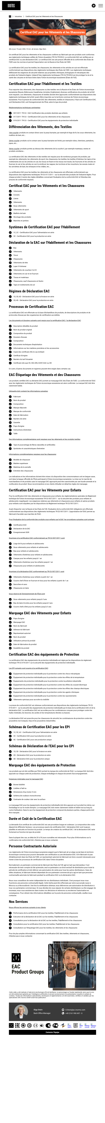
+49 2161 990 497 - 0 (73, 1013)
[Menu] (100, 5)
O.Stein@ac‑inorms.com (75, 1010)
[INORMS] (11, 5)
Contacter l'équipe (52, 1032)
